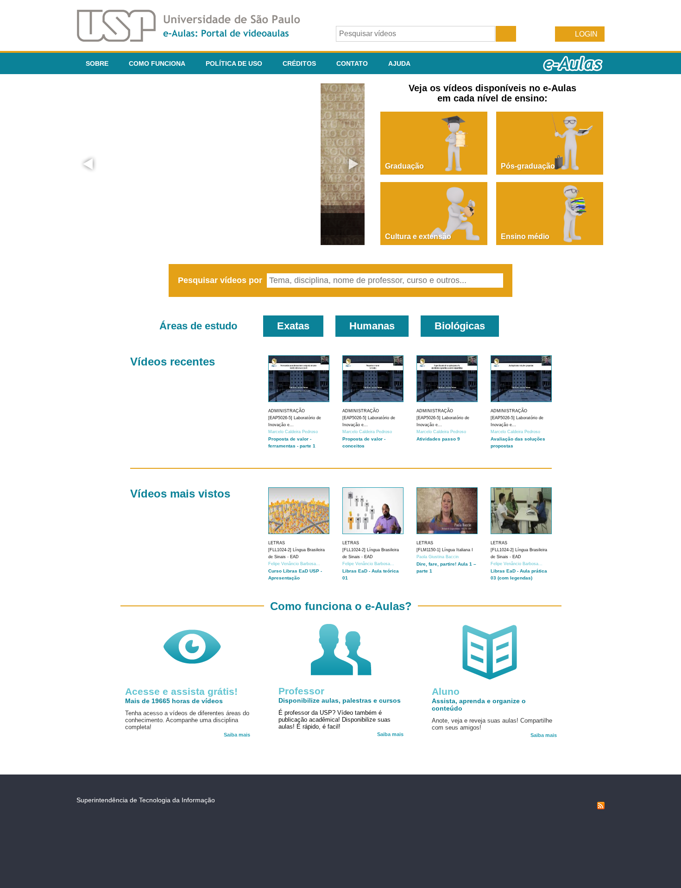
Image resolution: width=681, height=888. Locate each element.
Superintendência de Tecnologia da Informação (145, 800)
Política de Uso (234, 63)
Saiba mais (237, 734)
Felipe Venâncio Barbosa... (294, 563)
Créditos (299, 63)
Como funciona (157, 63)
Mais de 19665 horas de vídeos (174, 701)
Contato (352, 63)
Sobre (97, 63)
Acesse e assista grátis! (181, 691)
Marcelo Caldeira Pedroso (293, 431)
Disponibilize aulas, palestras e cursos (339, 700)
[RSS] (601, 807)
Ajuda (399, 63)
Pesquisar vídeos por (221, 280)
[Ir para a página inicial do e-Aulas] (195, 39)
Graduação (404, 166)
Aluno (446, 691)
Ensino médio (525, 236)
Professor (301, 691)
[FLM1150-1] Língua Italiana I (444, 550)
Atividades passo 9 (438, 438)
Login (586, 34)
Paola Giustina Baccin (437, 556)
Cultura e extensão (418, 236)
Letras (276, 543)
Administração (286, 411)
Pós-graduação (528, 166)
